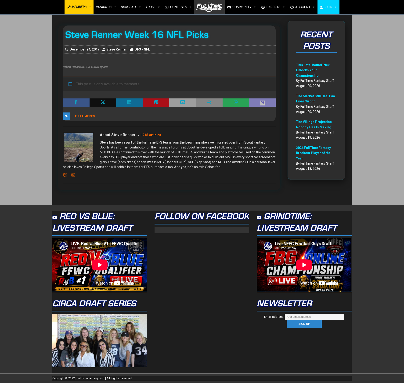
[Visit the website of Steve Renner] (65, 175)
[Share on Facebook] (76, 102)
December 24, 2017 (84, 49)
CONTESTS (178, 7)
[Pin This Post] (156, 102)
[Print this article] (209, 102)
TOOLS (150, 7)
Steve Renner (116, 49)
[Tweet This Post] (103, 102)
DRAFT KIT (128, 7)
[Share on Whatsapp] (236, 102)
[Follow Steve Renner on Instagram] (71, 175)
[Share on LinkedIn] (129, 102)
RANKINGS (104, 7)
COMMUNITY (242, 7)
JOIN (328, 7)
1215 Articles (151, 135)
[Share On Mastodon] (262, 102)
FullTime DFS (85, 116)
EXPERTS (274, 7)
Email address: (274, 316)
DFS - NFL (142, 49)
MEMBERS (79, 7)
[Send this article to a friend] (182, 102)
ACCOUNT (302, 7)
